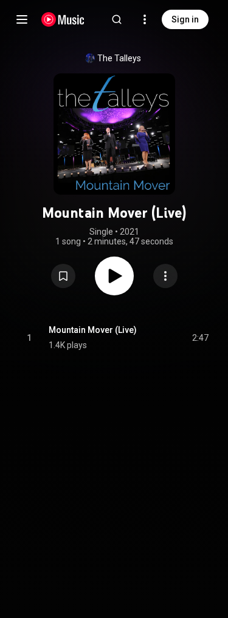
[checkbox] (200, 338)
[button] (63, 276)
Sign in (185, 19)
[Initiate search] (116, 19)
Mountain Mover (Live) (93, 330)
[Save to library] (63, 276)
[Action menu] (165, 276)
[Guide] (22, 19)
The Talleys (119, 58)
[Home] (63, 19)
